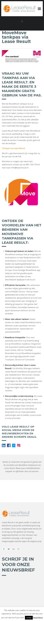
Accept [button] (28, 618)
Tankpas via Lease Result (13, 148)
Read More (38, 617)
